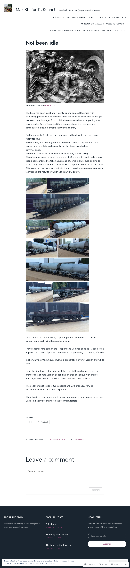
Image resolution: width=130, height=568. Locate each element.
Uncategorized (79, 439)
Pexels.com (50, 105)
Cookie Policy (53, 563)
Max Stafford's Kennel (35, 9)
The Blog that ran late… (58, 534)
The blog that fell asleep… (59, 545)
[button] (36, 186)
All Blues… (51, 524)
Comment (96, 490)
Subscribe (107, 544)
